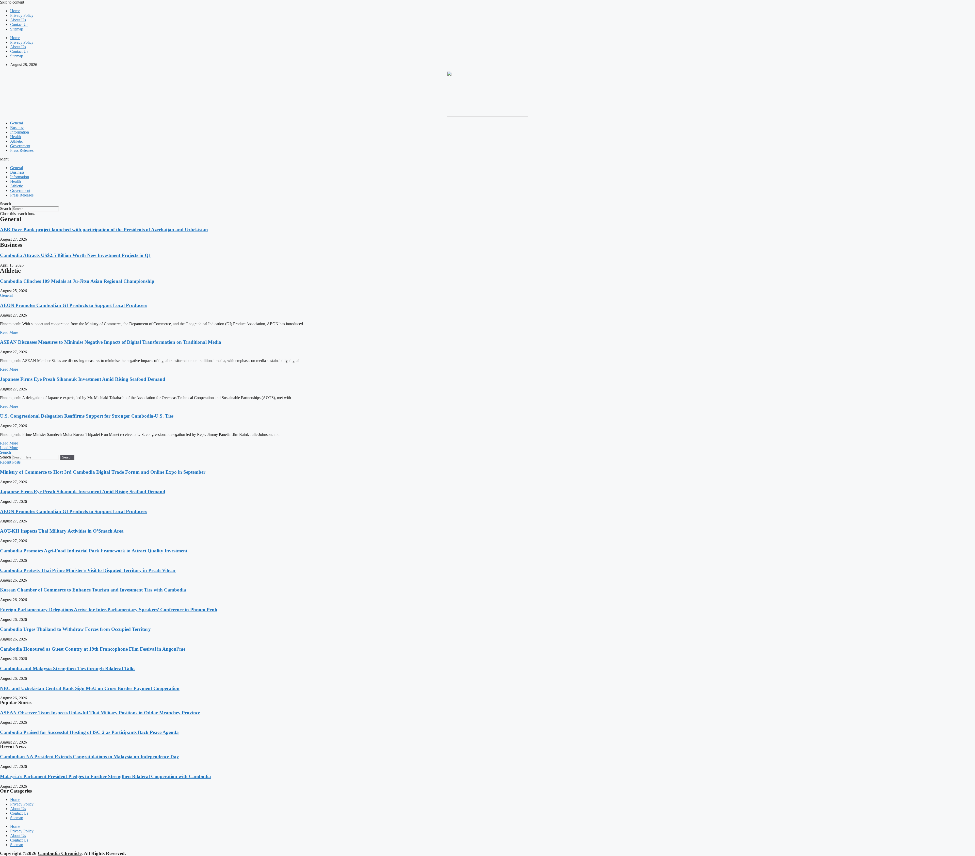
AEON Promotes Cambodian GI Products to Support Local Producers (73, 305)
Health (15, 137)
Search (5, 208)
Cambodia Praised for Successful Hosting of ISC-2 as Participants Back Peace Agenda (89, 732)
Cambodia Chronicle (60, 853)
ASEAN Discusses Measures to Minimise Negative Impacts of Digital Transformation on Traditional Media (110, 342)
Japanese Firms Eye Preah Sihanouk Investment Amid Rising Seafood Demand (82, 379)
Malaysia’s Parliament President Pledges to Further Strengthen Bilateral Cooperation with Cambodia (105, 776)
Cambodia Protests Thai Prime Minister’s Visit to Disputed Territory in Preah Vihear (88, 570)
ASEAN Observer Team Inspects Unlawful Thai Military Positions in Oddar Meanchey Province (100, 712)
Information (19, 132)
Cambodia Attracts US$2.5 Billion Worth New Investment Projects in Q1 (75, 255)
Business (17, 127)
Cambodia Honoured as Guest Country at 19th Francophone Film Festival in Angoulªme (92, 649)
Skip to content (12, 2)
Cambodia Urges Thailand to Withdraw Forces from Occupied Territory (75, 629)
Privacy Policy (22, 15)
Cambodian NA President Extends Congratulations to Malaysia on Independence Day (89, 756)
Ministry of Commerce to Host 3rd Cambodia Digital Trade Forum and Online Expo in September (102, 472)
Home (15, 11)
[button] (487, 159)
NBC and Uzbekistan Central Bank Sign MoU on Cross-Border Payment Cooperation (90, 688)
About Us (18, 20)
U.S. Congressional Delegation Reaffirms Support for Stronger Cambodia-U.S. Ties (86, 416)
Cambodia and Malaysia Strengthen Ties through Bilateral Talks (67, 668)
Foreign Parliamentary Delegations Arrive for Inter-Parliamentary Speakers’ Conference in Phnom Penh (108, 609)
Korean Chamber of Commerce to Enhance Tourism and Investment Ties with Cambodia (93, 589)
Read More (9, 332)
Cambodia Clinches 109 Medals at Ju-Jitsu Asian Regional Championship (77, 281)
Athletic (16, 141)
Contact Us (19, 24)
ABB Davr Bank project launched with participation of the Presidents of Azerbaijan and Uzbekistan (104, 229)
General (16, 123)
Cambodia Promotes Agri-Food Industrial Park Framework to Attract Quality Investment (93, 550)
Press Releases (22, 150)
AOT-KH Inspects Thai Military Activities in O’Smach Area (62, 531)
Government (20, 146)
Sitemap (16, 29)
